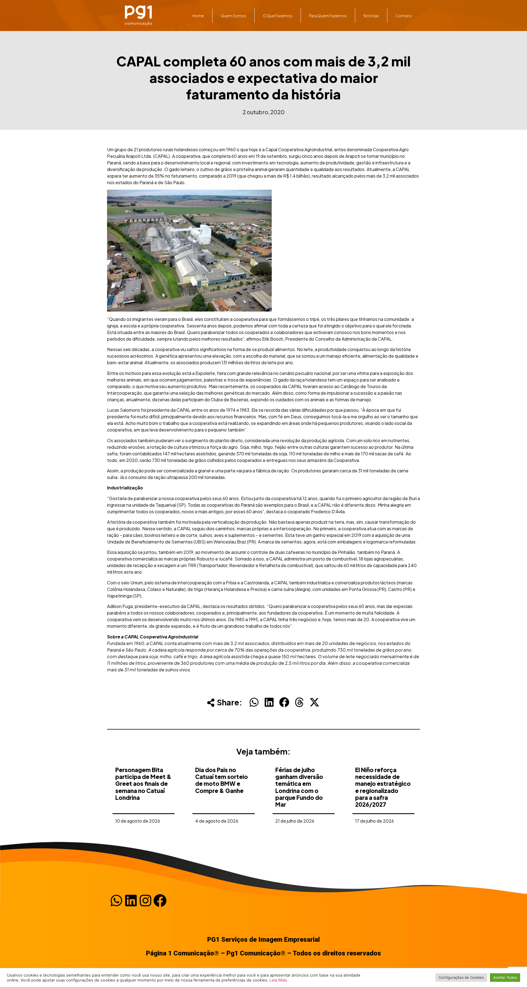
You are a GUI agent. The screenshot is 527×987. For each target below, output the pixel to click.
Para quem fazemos (328, 15)
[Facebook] (160, 900)
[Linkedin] (131, 900)
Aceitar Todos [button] (505, 977)
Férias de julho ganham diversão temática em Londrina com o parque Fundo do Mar (299, 787)
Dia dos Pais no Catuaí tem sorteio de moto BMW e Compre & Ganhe (221, 780)
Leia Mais (278, 980)
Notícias (371, 15)
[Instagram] (145, 900)
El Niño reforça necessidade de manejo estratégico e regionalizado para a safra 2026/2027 (383, 787)
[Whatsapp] (116, 900)
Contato (404, 15)
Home (198, 15)
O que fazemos (277, 15)
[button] (254, 702)
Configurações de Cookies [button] (461, 977)
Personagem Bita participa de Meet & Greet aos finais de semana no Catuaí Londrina (143, 783)
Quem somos (233, 15)
